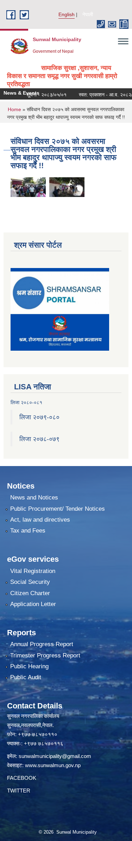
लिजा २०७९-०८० (39, 417)
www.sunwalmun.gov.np (53, 765)
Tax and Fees (27, 530)
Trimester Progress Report (45, 655)
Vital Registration (32, 571)
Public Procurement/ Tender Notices (57, 508)
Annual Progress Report (41, 644)
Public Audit (25, 677)
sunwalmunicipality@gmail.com (55, 756)
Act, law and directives (40, 519)
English (66, 14)
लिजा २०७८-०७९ (39, 438)
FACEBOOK (21, 778)
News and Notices (34, 497)
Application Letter (33, 604)
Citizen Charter (30, 593)
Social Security (30, 582)
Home (14, 109)
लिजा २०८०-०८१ (26, 402)
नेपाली (87, 14)
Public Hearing (29, 666)
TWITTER (18, 791)
